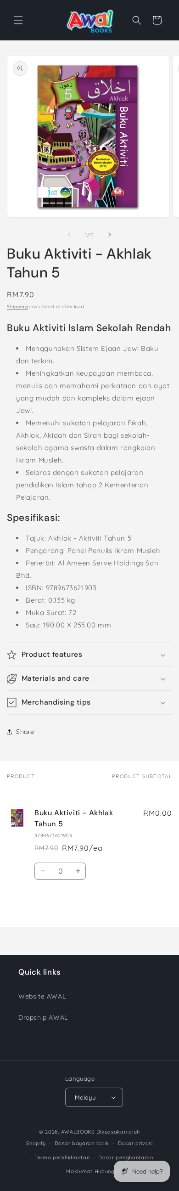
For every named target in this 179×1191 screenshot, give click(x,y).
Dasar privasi (135, 1143)
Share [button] (25, 732)
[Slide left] (69, 235)
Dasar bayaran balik (82, 1143)
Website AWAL (42, 996)
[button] (18, 20)
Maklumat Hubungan (93, 1171)
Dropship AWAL (43, 1017)
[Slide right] (110, 235)
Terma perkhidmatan (62, 1157)
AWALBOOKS (78, 1132)
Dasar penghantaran (125, 1157)
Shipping (17, 307)
